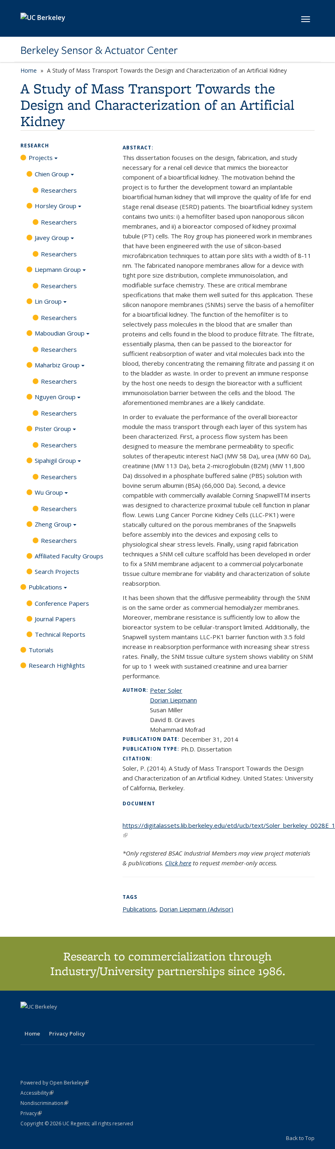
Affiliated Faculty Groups (69, 556)
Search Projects (57, 571)
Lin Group (48, 301)
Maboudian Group (60, 333)
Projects (41, 157)
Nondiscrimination (44, 1103)
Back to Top (300, 1138)
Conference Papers (62, 603)
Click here (178, 863)
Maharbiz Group (57, 365)
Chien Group (52, 174)
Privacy (31, 1113)
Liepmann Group (58, 269)
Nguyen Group (55, 397)
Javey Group (52, 237)
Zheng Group (53, 524)
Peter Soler (166, 690)
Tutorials (41, 650)
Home (28, 70)
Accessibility (37, 1092)
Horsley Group (55, 206)
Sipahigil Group (55, 460)
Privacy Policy (67, 1033)
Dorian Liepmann (173, 700)
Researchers (59, 190)
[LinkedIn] (43, 1020)
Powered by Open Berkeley (54, 1082)
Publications (45, 587)
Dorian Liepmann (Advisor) (196, 909)
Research (34, 145)
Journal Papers (55, 619)
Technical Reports (60, 634)
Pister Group (53, 428)
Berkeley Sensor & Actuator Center (99, 50)
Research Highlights (57, 665)
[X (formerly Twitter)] (28, 1020)
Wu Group (49, 492)
